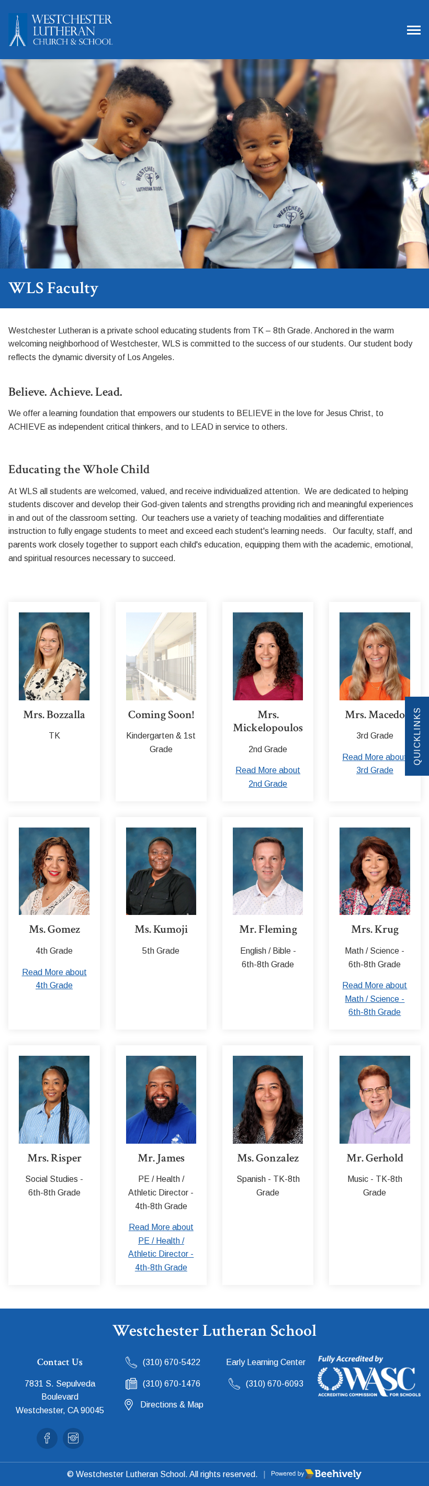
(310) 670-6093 (274, 1383)
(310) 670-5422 (171, 1362)
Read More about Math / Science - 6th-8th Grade (374, 998)
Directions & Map (172, 1404)
